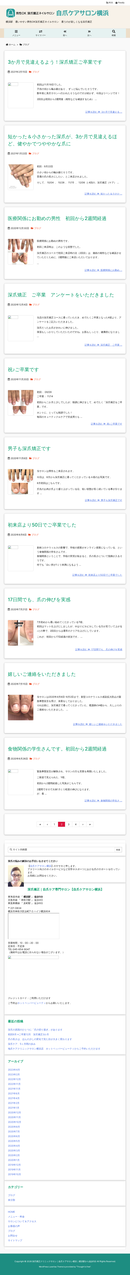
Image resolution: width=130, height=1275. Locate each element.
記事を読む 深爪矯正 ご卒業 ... (103, 344)
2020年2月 (14, 1155)
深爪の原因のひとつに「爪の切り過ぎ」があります (35, 1029)
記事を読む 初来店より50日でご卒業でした (97, 574)
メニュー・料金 (16, 1216)
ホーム (12, 44)
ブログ (35, 71)
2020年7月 (14, 1131)
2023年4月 (14, 1069)
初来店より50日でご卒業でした (42, 525)
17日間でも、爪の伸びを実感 (39, 599)
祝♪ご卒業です (23, 369)
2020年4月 (14, 1145)
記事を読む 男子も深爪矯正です (103, 500)
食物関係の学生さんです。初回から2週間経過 (57, 749)
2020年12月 (14, 1112)
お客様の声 (14, 1226)
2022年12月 (14, 1079)
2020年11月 (14, 1117)
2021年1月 (13, 1107)
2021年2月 (13, 1102)
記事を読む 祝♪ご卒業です (106, 423)
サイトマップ (15, 1240)
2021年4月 (14, 1098)
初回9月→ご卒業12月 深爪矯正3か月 (28, 1034)
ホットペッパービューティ (31, 1002)
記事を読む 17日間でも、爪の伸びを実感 (98, 649)
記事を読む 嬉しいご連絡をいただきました (97, 724)
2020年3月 (14, 1150)
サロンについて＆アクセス (22, 1221)
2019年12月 (14, 1164)
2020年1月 (14, 1160)
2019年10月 (14, 1174)
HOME (11, 1211)
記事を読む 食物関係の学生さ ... (103, 800)
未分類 (11, 1199)
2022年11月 (14, 1083)
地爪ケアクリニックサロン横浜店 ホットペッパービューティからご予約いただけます (54, 1048)
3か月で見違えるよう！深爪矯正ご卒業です (55, 62)
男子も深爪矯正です (29, 448)
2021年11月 (14, 1088)
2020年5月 (14, 1141)
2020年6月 (14, 1136)
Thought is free (83, 1266)
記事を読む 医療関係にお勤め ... (103, 270)
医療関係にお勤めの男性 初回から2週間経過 (59, 218)
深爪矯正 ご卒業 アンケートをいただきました (61, 295)
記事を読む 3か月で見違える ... (103, 111)
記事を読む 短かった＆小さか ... (103, 193)
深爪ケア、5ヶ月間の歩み (22, 1043)
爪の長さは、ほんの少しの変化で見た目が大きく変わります (40, 1039)
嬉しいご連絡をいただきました (42, 674)
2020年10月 (14, 1121)
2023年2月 (14, 1074)
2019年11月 (14, 1169)
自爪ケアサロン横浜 (40, 865)
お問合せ (12, 1235)
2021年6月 (14, 1093)
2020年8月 (14, 1126)
